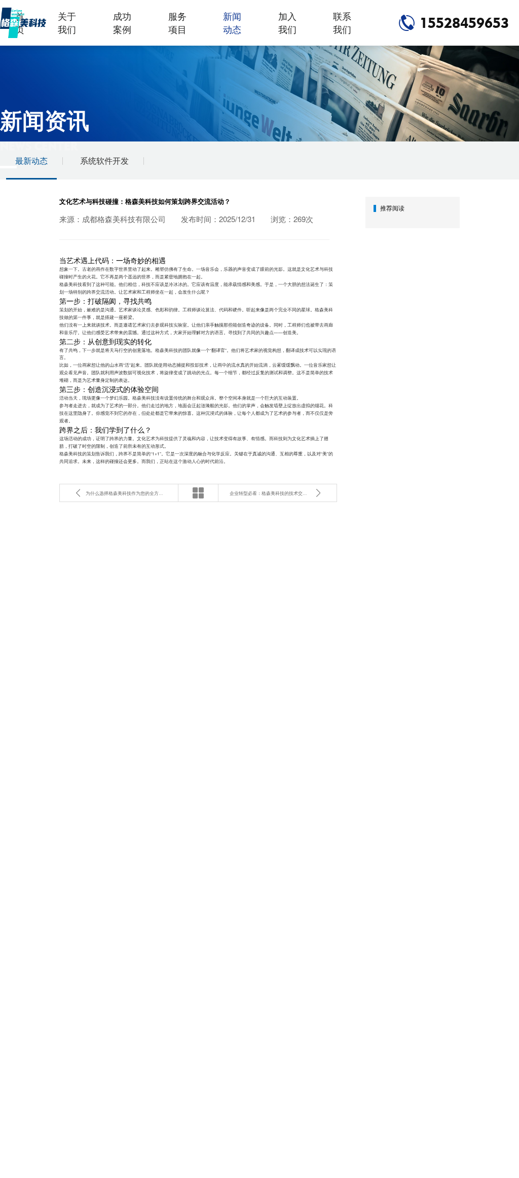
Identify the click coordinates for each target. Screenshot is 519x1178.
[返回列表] (198, 493)
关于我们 (67, 22)
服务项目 (177, 22)
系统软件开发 (104, 160)
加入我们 (287, 22)
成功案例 (122, 22)
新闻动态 (232, 22)
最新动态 (31, 160)
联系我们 (342, 22)
